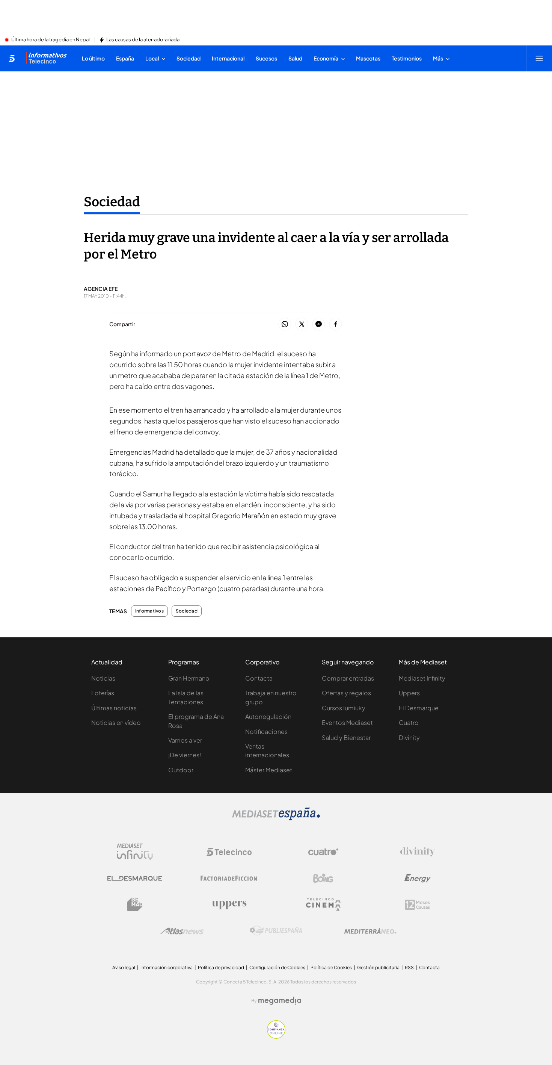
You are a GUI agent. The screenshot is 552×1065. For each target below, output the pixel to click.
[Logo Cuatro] (323, 852)
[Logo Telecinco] (229, 852)
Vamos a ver (185, 740)
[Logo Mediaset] (276, 818)
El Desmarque (419, 708)
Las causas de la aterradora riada (142, 40)
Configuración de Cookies (277, 967)
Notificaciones (266, 731)
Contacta (259, 678)
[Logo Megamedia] (279, 1000)
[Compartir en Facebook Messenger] (318, 324)
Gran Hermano (189, 678)
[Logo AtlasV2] (182, 931)
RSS (409, 967)
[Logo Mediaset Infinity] (135, 852)
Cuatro (409, 722)
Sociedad (112, 202)
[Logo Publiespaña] (276, 930)
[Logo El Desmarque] (134, 878)
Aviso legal (123, 967)
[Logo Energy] (417, 878)
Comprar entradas (348, 678)
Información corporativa (166, 967)
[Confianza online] (276, 1036)
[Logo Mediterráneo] (370, 931)
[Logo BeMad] (135, 904)
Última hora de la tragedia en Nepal (50, 40)
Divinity (409, 737)
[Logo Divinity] (417, 852)
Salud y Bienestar (346, 737)
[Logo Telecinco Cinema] (323, 905)
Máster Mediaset (268, 770)
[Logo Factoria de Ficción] (229, 878)
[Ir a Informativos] (46, 58)
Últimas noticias (114, 708)
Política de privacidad (221, 967)
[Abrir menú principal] (539, 58)
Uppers (409, 693)
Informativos (149, 611)
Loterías (102, 693)
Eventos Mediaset (347, 722)
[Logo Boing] (323, 878)
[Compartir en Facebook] (335, 324)
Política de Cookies (331, 967)
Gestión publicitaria (378, 967)
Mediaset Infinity (422, 678)
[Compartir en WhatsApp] (284, 324)
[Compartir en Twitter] (301, 324)
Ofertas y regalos (346, 693)
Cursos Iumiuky (343, 708)
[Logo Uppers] (229, 904)
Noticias (103, 678)
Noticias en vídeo (116, 722)
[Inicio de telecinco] (12, 58)
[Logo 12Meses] (417, 905)
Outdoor (180, 770)
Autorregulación (268, 716)
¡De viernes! (184, 755)
